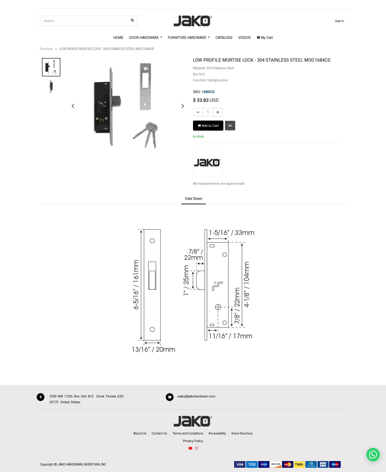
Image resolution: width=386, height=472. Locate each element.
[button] (230, 125)
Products (46, 49)
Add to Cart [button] (210, 126)
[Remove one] (198, 112)
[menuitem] (118, 37)
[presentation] (72, 106)
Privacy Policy (193, 441)
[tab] (193, 199)
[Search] (132, 20)
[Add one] (218, 112)
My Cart (266, 38)
